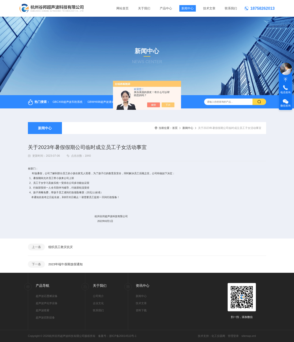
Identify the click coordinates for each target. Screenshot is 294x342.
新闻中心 (187, 8)
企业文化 (98, 303)
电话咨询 (285, 92)
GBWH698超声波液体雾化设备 (106, 101)
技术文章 (209, 8)
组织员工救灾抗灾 (60, 247)
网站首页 (122, 8)
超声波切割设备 (45, 317)
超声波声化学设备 (47, 303)
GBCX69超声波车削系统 (68, 101)
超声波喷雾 (42, 310)
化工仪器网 (218, 335)
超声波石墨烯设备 (47, 296)
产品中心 (166, 8)
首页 (175, 128)
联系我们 (231, 8)
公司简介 (98, 296)
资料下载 (141, 310)
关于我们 (144, 8)
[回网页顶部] (285, 79)
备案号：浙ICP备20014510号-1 (117, 335)
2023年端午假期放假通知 (65, 264)
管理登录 (233, 335)
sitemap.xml (248, 335)
